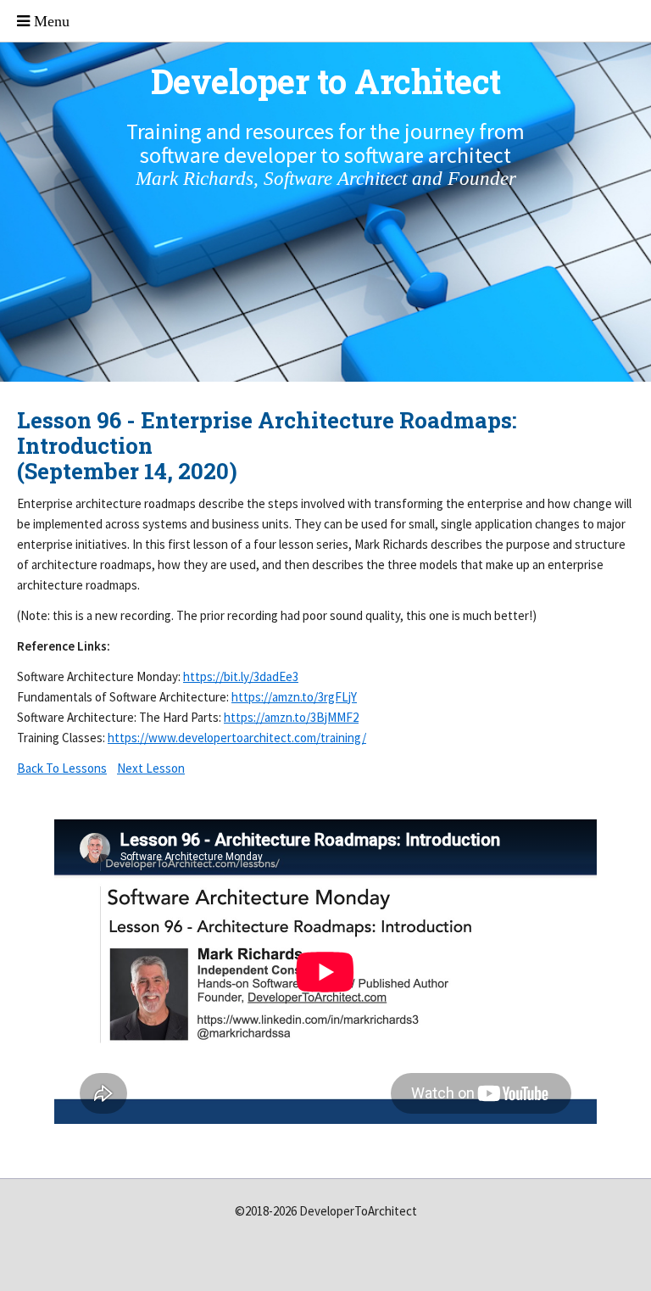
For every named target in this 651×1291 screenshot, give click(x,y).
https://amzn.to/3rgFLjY (294, 697)
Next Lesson (151, 768)
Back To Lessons (62, 768)
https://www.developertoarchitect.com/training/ (237, 737)
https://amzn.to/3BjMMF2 (291, 717)
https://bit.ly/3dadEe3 (240, 676)
